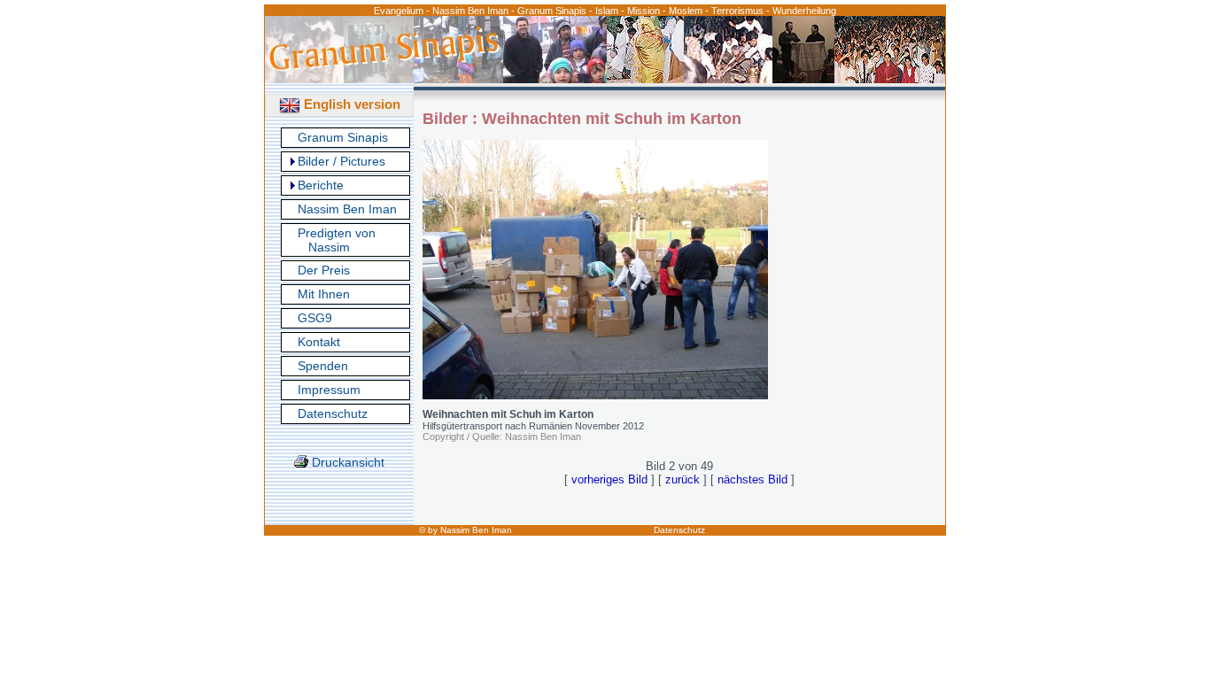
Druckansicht (346, 462)
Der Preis (324, 270)
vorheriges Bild (609, 479)
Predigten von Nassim (337, 240)
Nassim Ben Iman (347, 209)
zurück (682, 479)
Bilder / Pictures (341, 161)
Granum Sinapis (343, 137)
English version (350, 104)
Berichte (321, 185)
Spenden (323, 366)
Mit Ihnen (324, 294)
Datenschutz (333, 413)
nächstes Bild (752, 479)
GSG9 (315, 318)
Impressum (329, 389)
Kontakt (319, 342)
